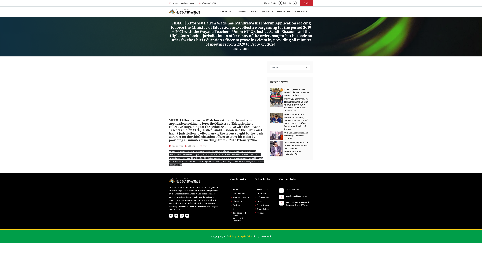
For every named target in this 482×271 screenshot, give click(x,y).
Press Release (263, 205)
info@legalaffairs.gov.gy (183, 3)
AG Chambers (226, 11)
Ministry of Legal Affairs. (240, 236)
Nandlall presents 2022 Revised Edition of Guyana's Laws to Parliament (296, 92)
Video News (193, 146)
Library (236, 209)
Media (241, 11)
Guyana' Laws (263, 189)
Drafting (236, 205)
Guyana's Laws (283, 11)
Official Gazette (300, 11)
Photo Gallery (263, 209)
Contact (274, 3)
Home (267, 3)
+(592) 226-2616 (208, 3)
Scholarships (268, 11)
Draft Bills (254, 11)
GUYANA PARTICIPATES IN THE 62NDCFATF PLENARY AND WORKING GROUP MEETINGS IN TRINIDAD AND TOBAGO (296, 105)
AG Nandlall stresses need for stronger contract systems (296, 136)
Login (306, 3)
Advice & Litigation (241, 197)
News (259, 201)
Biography (237, 201)
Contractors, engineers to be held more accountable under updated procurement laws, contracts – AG (296, 148)
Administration (239, 193)
